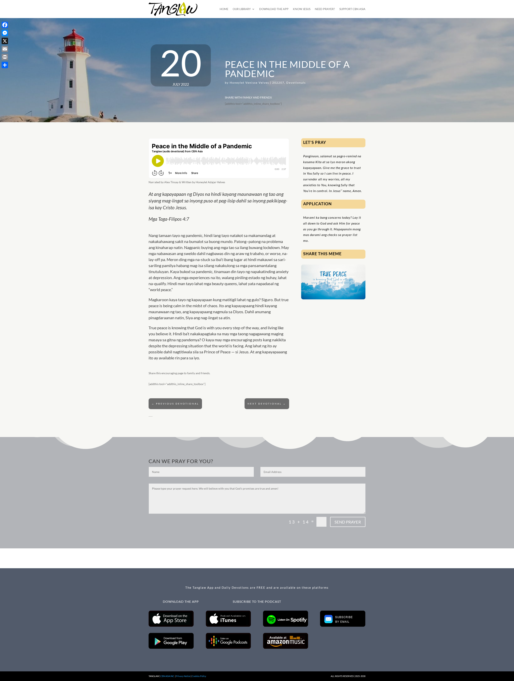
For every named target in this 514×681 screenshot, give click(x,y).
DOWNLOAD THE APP (274, 9)
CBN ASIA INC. (167, 676)
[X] (5, 41)
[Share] (5, 65)
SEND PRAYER (348, 521)
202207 (278, 82)
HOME (224, 9)
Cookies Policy (199, 676)
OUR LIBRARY (242, 9)
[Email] (5, 49)
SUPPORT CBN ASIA (352, 9)
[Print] (5, 57)
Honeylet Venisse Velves (249, 82)
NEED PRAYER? (325, 9)
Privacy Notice (183, 676)
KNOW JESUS (301, 9)
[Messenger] (5, 33)
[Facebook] (5, 25)
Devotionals (296, 82)
